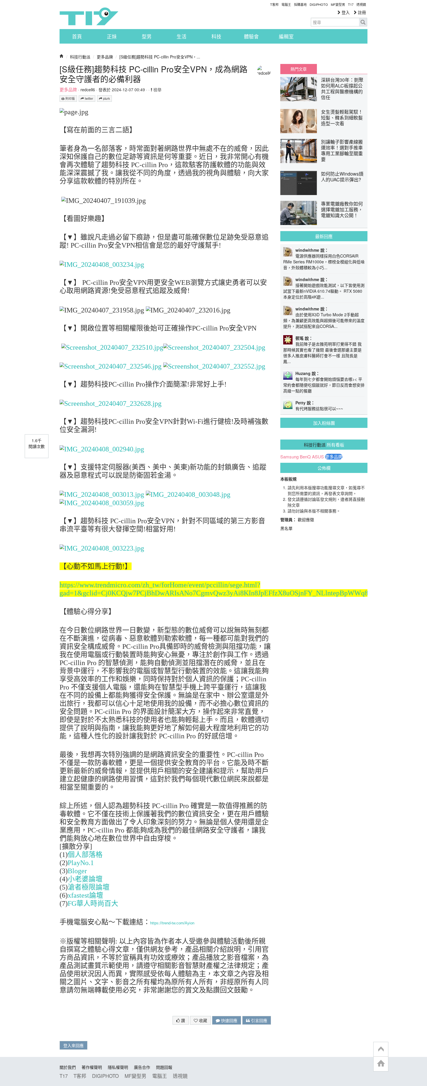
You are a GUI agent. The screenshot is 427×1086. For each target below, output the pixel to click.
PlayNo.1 (81, 863)
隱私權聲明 (118, 1067)
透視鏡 (361, 4)
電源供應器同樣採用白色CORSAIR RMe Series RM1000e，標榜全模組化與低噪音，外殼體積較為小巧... (324, 261)
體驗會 (251, 36)
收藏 (202, 1020)
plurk (106, 98)
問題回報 (164, 1067)
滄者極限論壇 (89, 887)
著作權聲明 (92, 1067)
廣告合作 (142, 1067)
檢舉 (157, 89)
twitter (88, 98)
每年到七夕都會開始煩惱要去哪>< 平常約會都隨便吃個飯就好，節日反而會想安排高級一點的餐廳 (324, 385)
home (381, 1064)
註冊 (361, 12)
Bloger (77, 871)
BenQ (305, 457)
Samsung (289, 457)
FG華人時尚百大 (93, 903)
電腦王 (286, 4)
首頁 (77, 36)
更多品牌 (105, 57)
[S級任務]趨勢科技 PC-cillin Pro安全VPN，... (159, 57)
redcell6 (87, 89)
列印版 (69, 98)
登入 (345, 12)
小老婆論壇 (85, 879)
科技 (216, 36)
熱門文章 (298, 69)
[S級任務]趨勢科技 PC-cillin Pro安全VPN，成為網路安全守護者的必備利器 (153, 74)
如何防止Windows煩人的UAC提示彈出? (342, 176)
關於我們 (68, 1067)
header (381, 1049)
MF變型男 (338, 4)
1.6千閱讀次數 (36, 443)
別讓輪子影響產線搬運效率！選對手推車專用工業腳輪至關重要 (342, 150)
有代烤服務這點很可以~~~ (319, 408)
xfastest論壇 (85, 895)
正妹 (112, 36)
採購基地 (300, 4)
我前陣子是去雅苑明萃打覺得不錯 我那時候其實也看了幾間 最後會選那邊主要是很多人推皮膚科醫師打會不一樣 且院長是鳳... (322, 352)
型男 (147, 36)
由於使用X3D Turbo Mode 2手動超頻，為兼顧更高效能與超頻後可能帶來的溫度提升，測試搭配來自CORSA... (324, 320)
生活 (181, 36)
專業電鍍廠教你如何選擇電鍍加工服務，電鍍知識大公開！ (342, 209)
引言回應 (258, 1020)
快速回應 (228, 1020)
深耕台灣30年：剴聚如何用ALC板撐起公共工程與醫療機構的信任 (342, 88)
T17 (89, 16)
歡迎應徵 (306, 519)
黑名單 (286, 528)
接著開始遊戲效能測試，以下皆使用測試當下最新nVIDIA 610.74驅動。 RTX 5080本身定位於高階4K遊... (324, 291)
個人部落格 (85, 854)
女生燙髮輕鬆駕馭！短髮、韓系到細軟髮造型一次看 (342, 117)
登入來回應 (73, 1045)
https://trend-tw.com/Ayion (172, 923)
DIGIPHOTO (319, 4)
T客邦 (274, 4)
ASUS (318, 457)
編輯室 (286, 36)
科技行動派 (80, 57)
